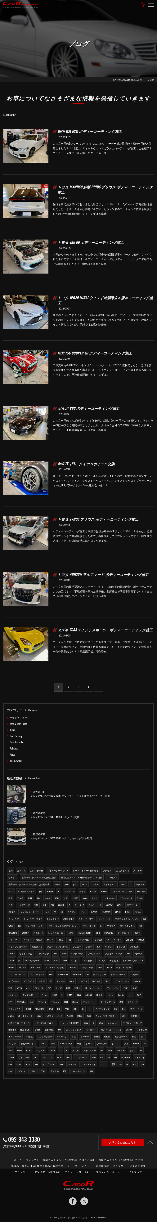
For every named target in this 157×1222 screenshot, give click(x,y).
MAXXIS (93, 891)
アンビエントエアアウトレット (63, 925)
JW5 (59, 1029)
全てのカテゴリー (20, 718)
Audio (12, 730)
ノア (66, 898)
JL (62, 995)
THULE (107, 981)
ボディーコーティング (111, 1029)
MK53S (127, 911)
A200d (11, 960)
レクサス (140, 884)
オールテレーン (117, 974)
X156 (124, 1008)
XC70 (10, 988)
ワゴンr (95, 884)
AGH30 (129, 1029)
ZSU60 (52, 1050)
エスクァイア (81, 1057)
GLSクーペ (13, 995)
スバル (75, 1050)
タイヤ (82, 891)
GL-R (98, 932)
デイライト (29, 981)
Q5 (55, 911)
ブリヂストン (124, 932)
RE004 (28, 1008)
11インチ (12, 1043)
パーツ (43, 1043)
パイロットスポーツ (132, 1022)
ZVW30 (138, 932)
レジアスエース (55, 932)
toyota (85, 898)
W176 (59, 1057)
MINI (44, 905)
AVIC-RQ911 (134, 946)
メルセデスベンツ (113, 953)
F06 (142, 1064)
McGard (75, 1001)
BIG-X (134, 1036)
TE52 (36, 905)
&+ (101, 925)
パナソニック (87, 967)
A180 (68, 1057)
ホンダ (50, 939)
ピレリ (83, 911)
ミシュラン (113, 1022)
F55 (52, 905)
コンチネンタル (127, 925)
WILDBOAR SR (62, 974)
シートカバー (108, 898)
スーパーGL (35, 967)
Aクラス (138, 953)
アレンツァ (47, 1057)
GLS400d (135, 1015)
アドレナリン (14, 1008)
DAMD (100, 967)
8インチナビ (53, 918)
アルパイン (62, 1036)
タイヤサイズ (109, 884)
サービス (12, 877)
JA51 (121, 1001)
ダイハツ (21, 1071)
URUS (54, 995)
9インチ (108, 946)
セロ (130, 995)
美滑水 (99, 995)
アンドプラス (89, 925)
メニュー (137, 870)
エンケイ (55, 1001)
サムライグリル (107, 1001)
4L (89, 1008)
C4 (141, 1050)
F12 (115, 1057)
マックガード (89, 1001)
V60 (91, 1071)
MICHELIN (12, 1029)
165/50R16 (39, 1008)
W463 (10, 925)
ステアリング (43, 953)
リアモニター (133, 905)
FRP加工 (29, 1036)
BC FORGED (125, 1057)
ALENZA (70, 1015)
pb (19, 960)
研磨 (79, 1043)
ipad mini (137, 981)
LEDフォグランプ (73, 1029)
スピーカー (13, 981)
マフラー (72, 1064)
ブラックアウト (114, 939)
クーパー (85, 1036)
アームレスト (94, 953)
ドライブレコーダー (17, 946)
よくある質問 (122, 870)
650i (61, 1064)
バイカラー (91, 1029)
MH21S (84, 884)
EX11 (142, 1036)
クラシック (132, 1001)
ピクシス (115, 1043)
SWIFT (124, 1015)
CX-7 (38, 898)
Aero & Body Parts (18, 724)
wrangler (50, 891)
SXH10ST (11, 911)
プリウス (111, 925)
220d (67, 1008)
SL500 (27, 1064)
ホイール (60, 981)
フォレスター (89, 1050)
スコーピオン (136, 1008)
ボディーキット (37, 974)
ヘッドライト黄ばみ (33, 939)
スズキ (138, 911)
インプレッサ (48, 1064)
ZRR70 (11, 1057)
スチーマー (13, 939)
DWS (10, 1064)
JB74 (98, 946)
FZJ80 (43, 1071)
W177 (128, 953)
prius (67, 884)
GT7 (36, 1064)
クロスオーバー (78, 1071)
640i (10, 1071)
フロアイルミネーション (126, 918)
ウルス (45, 995)
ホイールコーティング (121, 891)
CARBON (88, 995)
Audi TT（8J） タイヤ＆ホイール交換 (86, 463)
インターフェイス (26, 891)
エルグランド (23, 905)
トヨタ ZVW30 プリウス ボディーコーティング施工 (98, 519)
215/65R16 (108, 932)
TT (60, 1050)
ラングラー (69, 891)
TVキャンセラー (32, 960)
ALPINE (119, 905)
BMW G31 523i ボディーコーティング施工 (90, 131)
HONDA (60, 939)
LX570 (101, 1022)
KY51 (68, 988)
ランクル (54, 1071)
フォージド (139, 1057)
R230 (18, 1064)
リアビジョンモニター (45, 1022)
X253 (51, 1008)
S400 (10, 1050)
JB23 (39, 1015)
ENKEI (139, 995)
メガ (126, 1043)
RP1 (69, 939)
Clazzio (139, 898)
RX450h (136, 1043)
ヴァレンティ (112, 988)
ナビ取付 (114, 960)
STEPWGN (98, 939)
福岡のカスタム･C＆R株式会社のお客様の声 (29, 884)
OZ (51, 981)
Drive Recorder (17, 742)
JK (127, 1064)
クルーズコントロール (57, 946)
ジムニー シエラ (16, 974)
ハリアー (40, 1050)
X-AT (32, 1001)
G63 (19, 925)
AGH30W (109, 905)
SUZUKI (118, 911)
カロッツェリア (85, 918)
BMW (94, 1057)
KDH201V (25, 932)
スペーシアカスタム (33, 918)
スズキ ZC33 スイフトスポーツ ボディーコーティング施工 (105, 629)
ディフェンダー (123, 967)
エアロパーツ (14, 1036)
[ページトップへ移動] (150, 1142)
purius (46, 960)
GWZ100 (22, 967)
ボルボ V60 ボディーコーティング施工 (88, 408)
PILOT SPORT (25, 1029)
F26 (101, 1057)
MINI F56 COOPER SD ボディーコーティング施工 (95, 352)
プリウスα (102, 1043)
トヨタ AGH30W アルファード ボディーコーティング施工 (103, 574)
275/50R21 (49, 1029)
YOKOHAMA (21, 1001)
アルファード (94, 905)
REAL (55, 953)
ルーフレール (66, 1043)
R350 (65, 960)
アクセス (107, 870)
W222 (19, 1050)
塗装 (53, 1043)
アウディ (71, 911)
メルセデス (88, 960)
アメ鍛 (20, 898)
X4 (109, 1057)
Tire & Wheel (16, 761)
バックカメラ (104, 918)
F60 (64, 1071)
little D (109, 967)
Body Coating (16, 736)
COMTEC (140, 939)
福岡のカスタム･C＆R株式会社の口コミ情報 (81, 877)
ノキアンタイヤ (102, 1008)
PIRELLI (77, 988)
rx (130, 884)
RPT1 (10, 1001)
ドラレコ (121, 946)
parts (75, 884)
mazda (47, 898)
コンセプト (112, 877)
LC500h (11, 967)
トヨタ (95, 898)
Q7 (83, 1008)
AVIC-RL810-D (68, 918)
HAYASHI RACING (85, 932)
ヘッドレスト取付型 (69, 1022)
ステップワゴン (82, 939)
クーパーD (79, 905)
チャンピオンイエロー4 (106, 1015)
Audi (47, 911)
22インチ (141, 891)
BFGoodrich (77, 974)
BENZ (76, 1008)
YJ (59, 891)
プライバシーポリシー (58, 870)
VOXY (36, 1057)
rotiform (104, 891)
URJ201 (38, 1029)
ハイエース (38, 932)
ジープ (89, 1043)
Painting (14, 748)
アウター (134, 974)
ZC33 (89, 1015)
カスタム (21, 870)
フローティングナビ (54, 967)
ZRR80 (75, 898)
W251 (56, 960)
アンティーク (77, 953)
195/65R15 (12, 932)
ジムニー (77, 946)
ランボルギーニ (29, 995)
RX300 (29, 1050)
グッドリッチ (99, 974)
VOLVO (19, 988)
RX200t (97, 1036)
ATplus (11, 1015)
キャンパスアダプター (133, 960)
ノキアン (83, 981)
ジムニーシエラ (44, 1036)
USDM (30, 898)
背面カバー (116, 1064)
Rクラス (75, 960)
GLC (58, 1008)
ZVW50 (57, 884)
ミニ (74, 1036)
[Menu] (151, 4)
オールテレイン (25, 1015)
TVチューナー (121, 1036)
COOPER (61, 905)
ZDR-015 (129, 939)
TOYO (109, 1050)
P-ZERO (94, 911)
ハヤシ (71, 932)
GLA (115, 1008)
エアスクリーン (121, 981)
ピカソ (132, 1050)
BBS (145, 1043)
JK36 (134, 1064)
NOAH (57, 898)
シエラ (89, 946)
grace (64, 953)
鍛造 (10, 898)
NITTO (69, 995)
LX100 (79, 1015)
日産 (10, 905)
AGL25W (107, 1036)
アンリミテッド (88, 1064)
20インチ (96, 981)
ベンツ (102, 960)
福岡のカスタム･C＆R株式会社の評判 (38, 877)
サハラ (103, 1064)
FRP (49, 988)
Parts (12, 754)
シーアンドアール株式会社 (85, 870)
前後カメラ (37, 946)
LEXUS (123, 884)
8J (67, 1050)
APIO (51, 974)
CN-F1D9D (72, 967)
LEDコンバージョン (93, 988)
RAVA (79, 995)
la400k (121, 995)
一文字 (42, 981)
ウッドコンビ (25, 953)
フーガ (58, 988)
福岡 (10, 870)
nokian (72, 981)
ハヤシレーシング (54, 1015)
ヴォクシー (23, 1057)
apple (28, 988)
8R (62, 911)
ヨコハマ (42, 1001)
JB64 (66, 1001)
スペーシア (13, 918)
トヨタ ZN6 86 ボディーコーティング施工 (90, 242)
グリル (33, 1071)
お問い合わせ (36, 870)
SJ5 (101, 1050)
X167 (135, 988)
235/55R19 (105, 911)
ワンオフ (39, 988)
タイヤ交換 (141, 1029)
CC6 (140, 925)
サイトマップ (134, 1172)
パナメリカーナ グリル (19, 1022)
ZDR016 (11, 953)
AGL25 (10, 891)
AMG (144, 918)
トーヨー (120, 1050)
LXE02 (126, 988)
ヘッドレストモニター (30, 911)
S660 (86, 1022)
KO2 (87, 974)
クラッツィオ (126, 898)
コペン (110, 995)
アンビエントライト (34, 925)
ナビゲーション (28, 1043)
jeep (40, 891)
